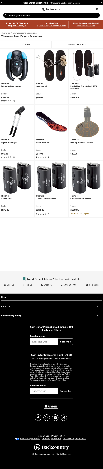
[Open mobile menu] (4, 9)
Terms (51, 380)
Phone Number (38, 385)
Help (3, 297)
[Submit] (6, 15)
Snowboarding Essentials (25, 32)
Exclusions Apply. (36, 366)
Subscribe (65, 341)
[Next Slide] (101, 2)
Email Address (37, 336)
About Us (5, 306)
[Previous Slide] (2, 2)
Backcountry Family (11, 315)
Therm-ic (5, 32)
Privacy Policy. (61, 380)
